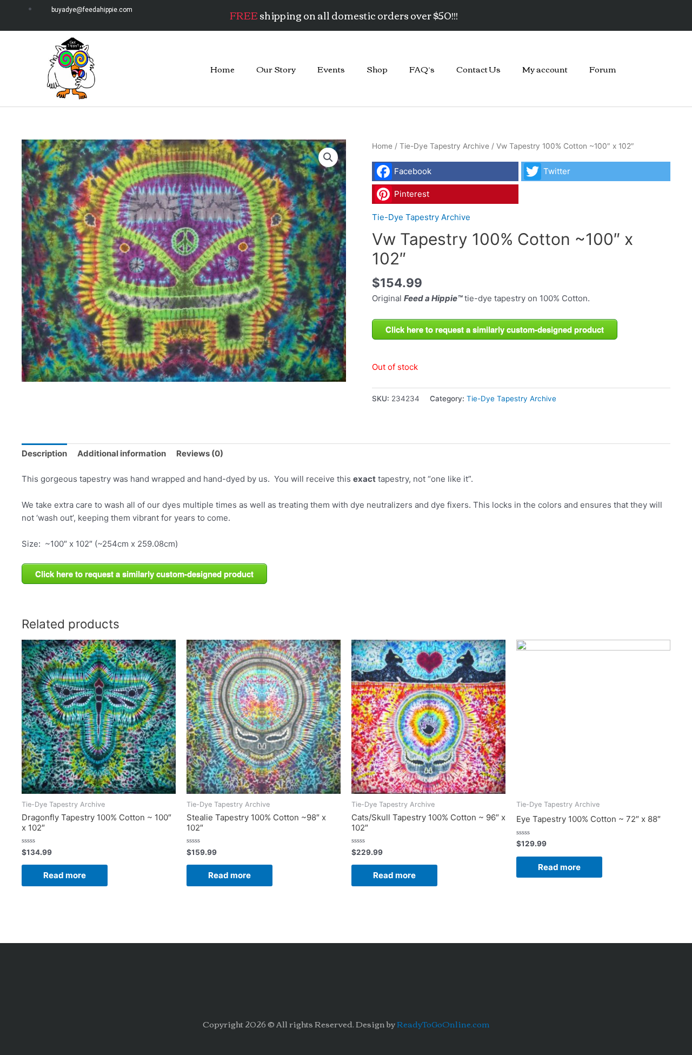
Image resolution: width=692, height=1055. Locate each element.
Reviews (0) (199, 453)
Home (222, 68)
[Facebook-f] (577, 13)
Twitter (556, 171)
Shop (377, 68)
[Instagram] (607, 13)
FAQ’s (422, 68)
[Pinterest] (636, 13)
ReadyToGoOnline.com (443, 1023)
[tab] (44, 454)
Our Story (276, 68)
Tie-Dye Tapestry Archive (444, 146)
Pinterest (411, 194)
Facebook (412, 171)
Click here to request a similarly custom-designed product (494, 329)
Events (331, 68)
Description (44, 453)
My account (545, 68)
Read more (64, 875)
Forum (602, 68)
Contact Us (478, 68)
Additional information (121, 453)
